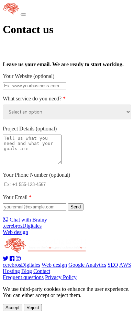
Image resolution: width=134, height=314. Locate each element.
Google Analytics (87, 265)
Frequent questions (23, 277)
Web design (54, 265)
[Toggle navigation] (23, 14)
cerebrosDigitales (21, 265)
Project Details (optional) (30, 128)
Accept (12, 307)
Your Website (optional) (28, 76)
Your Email (17, 197)
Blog (26, 271)
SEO (113, 265)
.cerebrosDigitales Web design (22, 229)
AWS (125, 265)
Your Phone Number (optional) (36, 175)
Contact (41, 271)
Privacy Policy (61, 277)
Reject (32, 307)
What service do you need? (34, 98)
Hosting (11, 271)
